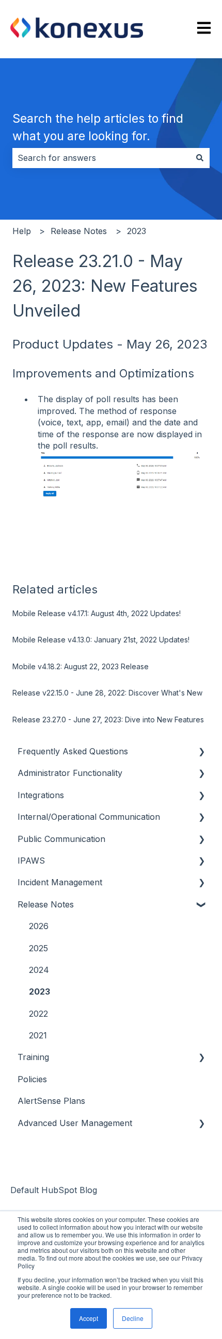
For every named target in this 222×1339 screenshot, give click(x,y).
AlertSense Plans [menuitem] (51, 1101)
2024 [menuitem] (39, 970)
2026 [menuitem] (39, 926)
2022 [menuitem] (38, 1014)
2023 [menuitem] (39, 991)
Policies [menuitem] (32, 1079)
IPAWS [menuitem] (31, 860)
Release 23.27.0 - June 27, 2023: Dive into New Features (108, 719)
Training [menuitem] (33, 1057)
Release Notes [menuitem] (46, 904)
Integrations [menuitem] (41, 795)
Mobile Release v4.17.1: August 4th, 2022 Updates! (96, 613)
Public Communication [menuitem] (61, 839)
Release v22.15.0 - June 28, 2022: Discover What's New (107, 692)
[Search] (200, 158)
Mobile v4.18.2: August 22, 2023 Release (80, 666)
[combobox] (101, 158)
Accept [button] (88, 1318)
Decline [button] (133, 1318)
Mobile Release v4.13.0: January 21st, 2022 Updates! (100, 639)
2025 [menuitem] (38, 948)
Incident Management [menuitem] (60, 882)
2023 (136, 231)
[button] (201, 752)
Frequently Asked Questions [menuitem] (73, 751)
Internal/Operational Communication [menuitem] (89, 817)
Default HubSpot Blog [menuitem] (53, 1190)
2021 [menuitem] (38, 1035)
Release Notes (79, 231)
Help (21, 231)
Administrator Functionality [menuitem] (70, 773)
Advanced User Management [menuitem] (75, 1123)
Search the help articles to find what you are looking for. (97, 127)
